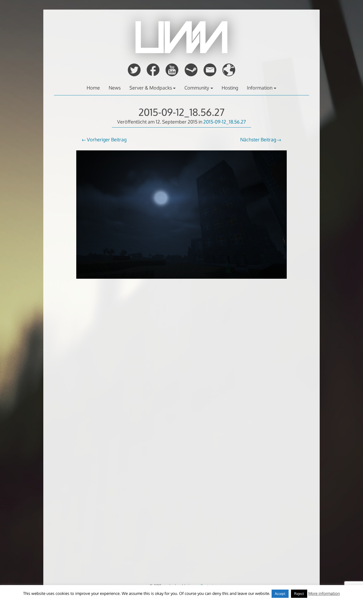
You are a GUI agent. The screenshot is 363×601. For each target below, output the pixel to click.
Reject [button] (299, 593)
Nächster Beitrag (258, 139)
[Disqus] (181, 373)
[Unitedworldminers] (181, 51)
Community (196, 88)
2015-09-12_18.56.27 (181, 112)
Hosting (230, 88)
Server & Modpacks (150, 88)
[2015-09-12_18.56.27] (181, 282)
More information (324, 593)
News (115, 88)
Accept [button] (280, 593)
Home (93, 88)
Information (259, 88)
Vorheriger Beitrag (106, 139)
